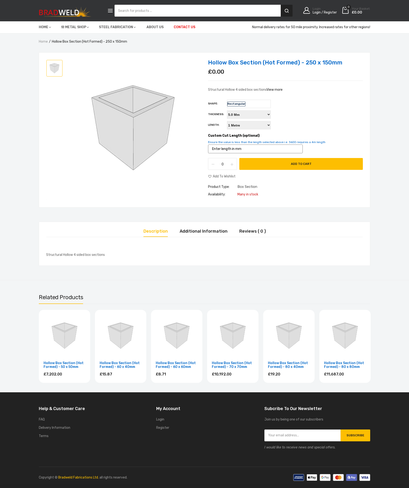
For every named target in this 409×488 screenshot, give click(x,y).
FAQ (42, 419)
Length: (213, 125)
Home (43, 42)
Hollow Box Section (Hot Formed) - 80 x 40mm (288, 365)
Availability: (217, 194)
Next (370, 347)
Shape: (213, 103)
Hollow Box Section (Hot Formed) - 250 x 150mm (275, 62)
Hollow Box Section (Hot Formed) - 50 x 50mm (64, 365)
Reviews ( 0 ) (252, 231)
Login (160, 419)
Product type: (219, 187)
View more (275, 90)
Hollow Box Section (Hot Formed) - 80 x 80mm (344, 365)
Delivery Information (54, 428)
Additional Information (203, 231)
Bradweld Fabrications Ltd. (78, 477)
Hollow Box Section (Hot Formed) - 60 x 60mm (176, 365)
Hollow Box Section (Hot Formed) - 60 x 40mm (120, 365)
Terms (44, 436)
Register (162, 428)
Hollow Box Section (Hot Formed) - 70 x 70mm (232, 365)
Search (287, 11)
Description (155, 231)
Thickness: (216, 114)
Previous (39, 347)
